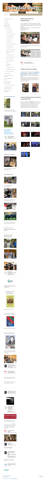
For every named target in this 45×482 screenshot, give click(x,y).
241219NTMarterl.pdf (28, 62)
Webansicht (40, 476)
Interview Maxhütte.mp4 (11, 392)
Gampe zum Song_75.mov (12, 463)
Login (41, 475)
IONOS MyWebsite (13, 478)
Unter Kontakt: (6, 96)
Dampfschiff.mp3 (10, 411)
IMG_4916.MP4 (10, 273)
